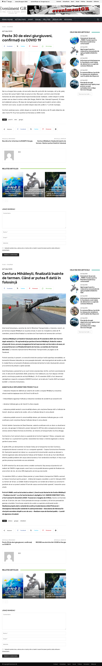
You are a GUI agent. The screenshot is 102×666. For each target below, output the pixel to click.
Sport (69, 664)
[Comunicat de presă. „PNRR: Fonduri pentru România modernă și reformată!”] (12, 184)
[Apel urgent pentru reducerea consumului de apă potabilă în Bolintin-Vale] (34, 184)
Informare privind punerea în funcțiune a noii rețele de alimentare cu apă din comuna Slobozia (55, 192)
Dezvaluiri (86, 664)
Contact (55, 664)
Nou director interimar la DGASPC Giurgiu (17, 141)
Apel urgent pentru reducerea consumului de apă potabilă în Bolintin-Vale (34, 192)
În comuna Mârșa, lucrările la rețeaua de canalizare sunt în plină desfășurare (90, 74)
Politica (80, 664)
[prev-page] (3, 200)
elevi (15, 119)
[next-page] (6, 200)
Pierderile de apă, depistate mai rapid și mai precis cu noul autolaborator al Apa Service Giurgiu (90, 86)
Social (74, 664)
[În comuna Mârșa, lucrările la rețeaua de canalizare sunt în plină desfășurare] (74, 73)
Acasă (4, 27)
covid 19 (10, 119)
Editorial (93, 664)
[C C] (10, 155)
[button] (98, 19)
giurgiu (21, 119)
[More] (56, 129)
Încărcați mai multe (84, 94)
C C (19, 152)
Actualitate (10, 27)
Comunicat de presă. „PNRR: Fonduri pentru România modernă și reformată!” (12, 192)
